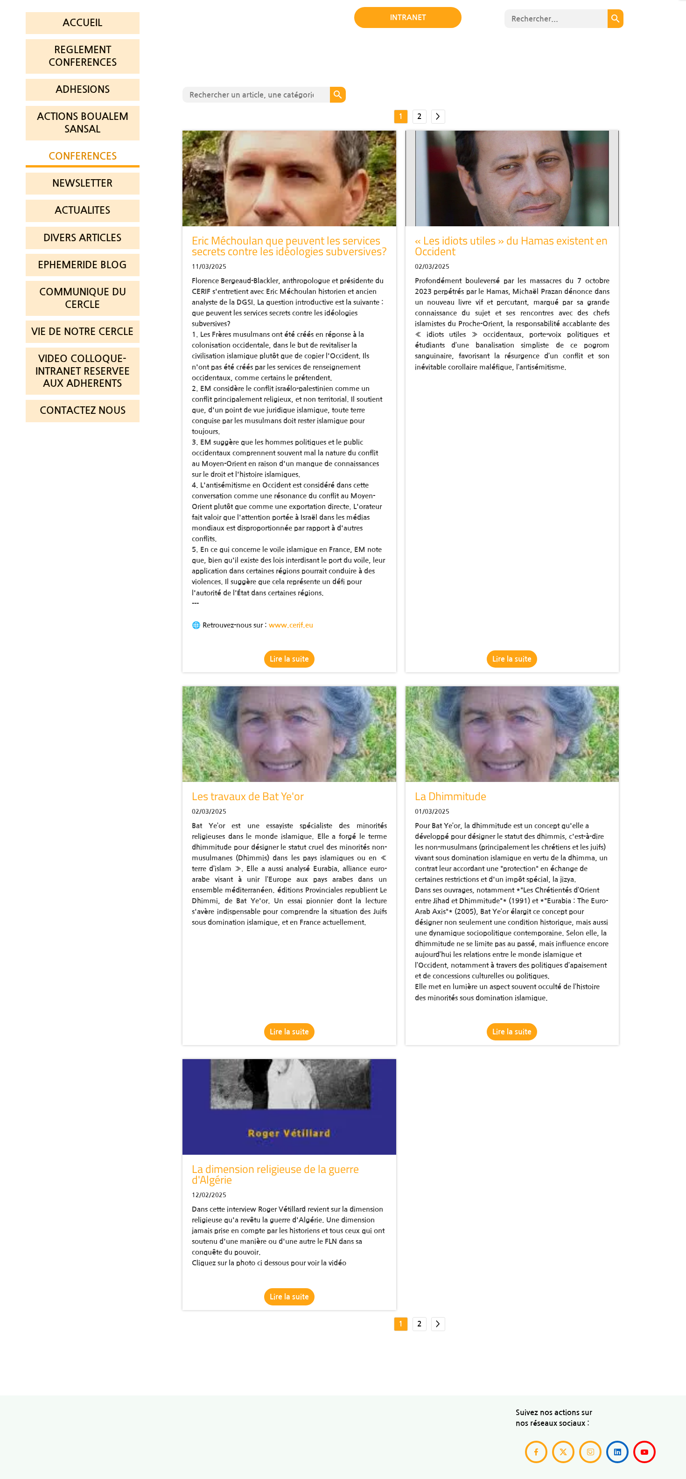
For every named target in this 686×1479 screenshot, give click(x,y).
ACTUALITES (82, 210)
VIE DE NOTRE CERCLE (82, 331)
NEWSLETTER (82, 183)
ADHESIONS (83, 89)
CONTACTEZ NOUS (83, 410)
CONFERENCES (83, 156)
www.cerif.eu (291, 624)
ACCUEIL (82, 23)
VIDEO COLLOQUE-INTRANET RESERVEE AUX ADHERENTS (82, 371)
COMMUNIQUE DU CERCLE (82, 298)
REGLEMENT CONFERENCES (83, 56)
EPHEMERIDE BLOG (82, 265)
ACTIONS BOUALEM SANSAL (82, 123)
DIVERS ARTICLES (82, 238)
